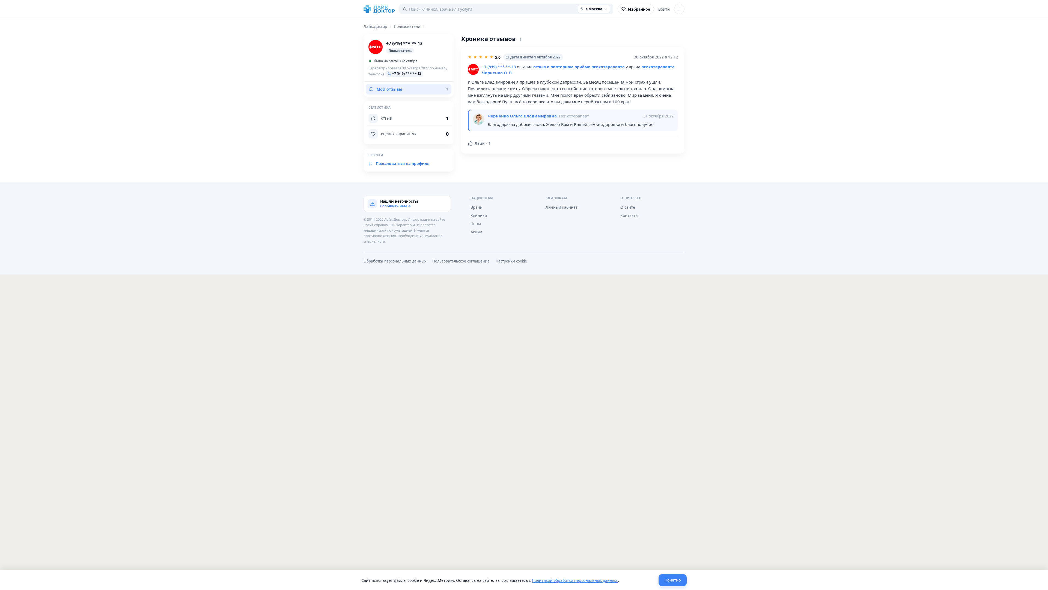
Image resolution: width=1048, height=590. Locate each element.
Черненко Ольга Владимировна (522, 116)
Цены (476, 223)
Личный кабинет (561, 207)
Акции (476, 231)
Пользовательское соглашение (461, 261)
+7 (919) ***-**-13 (499, 66)
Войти (664, 9)
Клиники (479, 215)
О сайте (627, 207)
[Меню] (679, 9)
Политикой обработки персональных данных (575, 580)
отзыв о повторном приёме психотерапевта (579, 66)
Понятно (673, 580)
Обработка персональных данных (395, 261)
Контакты (629, 215)
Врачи (477, 207)
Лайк (483, 143)
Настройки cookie (511, 261)
